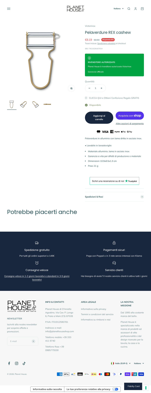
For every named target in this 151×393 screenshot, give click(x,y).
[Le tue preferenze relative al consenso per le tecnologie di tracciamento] (146, 388)
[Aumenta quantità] (101, 88)
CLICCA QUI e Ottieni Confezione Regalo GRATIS (114, 98)
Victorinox (90, 26)
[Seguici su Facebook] (9, 363)
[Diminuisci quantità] (89, 88)
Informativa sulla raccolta (47, 389)
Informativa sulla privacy (93, 309)
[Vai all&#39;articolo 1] (12, 104)
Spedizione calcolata (106, 43)
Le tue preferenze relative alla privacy (88, 389)
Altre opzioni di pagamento (130, 123)
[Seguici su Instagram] (17, 363)
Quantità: (90, 81)
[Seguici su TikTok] (24, 363)
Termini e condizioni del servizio (97, 314)
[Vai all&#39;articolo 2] (23, 104)
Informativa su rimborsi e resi (95, 319)
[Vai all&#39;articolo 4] (47, 104)
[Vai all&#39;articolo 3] (35, 104)
